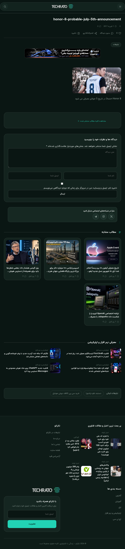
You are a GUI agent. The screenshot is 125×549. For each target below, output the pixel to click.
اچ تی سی (117, 519)
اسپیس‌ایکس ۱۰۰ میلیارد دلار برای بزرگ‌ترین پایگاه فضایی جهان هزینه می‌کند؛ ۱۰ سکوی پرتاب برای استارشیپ (63, 272)
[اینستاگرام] (103, 216)
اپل (119, 507)
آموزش (118, 501)
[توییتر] (111, 216)
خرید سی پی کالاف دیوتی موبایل (66, 393)
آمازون (118, 495)
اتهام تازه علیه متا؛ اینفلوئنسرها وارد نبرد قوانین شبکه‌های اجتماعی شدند (90, 370)
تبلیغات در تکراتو (53, 432)
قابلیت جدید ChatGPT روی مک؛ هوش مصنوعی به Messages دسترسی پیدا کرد (27, 370)
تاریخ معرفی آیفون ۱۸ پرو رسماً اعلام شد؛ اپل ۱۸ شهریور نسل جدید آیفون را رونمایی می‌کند (103, 271)
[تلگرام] (96, 216)
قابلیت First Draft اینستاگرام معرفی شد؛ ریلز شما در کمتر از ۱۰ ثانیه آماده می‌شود (87, 355)
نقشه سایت (55, 450)
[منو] (120, 6)
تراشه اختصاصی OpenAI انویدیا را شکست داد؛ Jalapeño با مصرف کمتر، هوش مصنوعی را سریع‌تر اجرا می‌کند (103, 318)
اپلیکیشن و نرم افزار (113, 513)
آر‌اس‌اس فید (54, 456)
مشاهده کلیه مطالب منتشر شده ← (92, 121)
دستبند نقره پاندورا (93, 393)
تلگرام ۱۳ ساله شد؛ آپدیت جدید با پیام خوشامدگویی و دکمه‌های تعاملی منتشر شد (26, 355)
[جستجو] (5, 6)
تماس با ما (55, 444)
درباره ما (56, 438)
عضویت (32, 524)
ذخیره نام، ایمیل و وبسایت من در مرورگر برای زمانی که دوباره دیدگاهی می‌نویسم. (80, 188)
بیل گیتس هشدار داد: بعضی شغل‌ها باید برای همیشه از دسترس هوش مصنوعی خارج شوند (23, 271)
